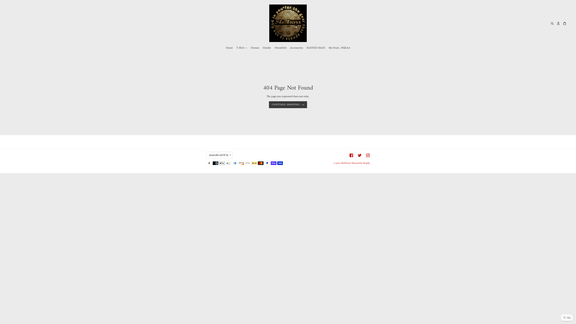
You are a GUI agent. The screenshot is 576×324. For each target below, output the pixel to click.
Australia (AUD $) (218, 155)
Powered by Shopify (361, 163)
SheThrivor (346, 163)
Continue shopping (286, 105)
